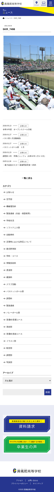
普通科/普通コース (14, 320)
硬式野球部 (11, 249)
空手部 (9, 199)
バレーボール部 (13, 313)
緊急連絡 (10, 305)
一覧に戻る (27, 178)
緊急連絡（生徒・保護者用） (19, 213)
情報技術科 (11, 263)
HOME (3, 18)
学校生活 (10, 220)
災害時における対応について (19, 242)
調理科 (9, 298)
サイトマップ (38, 483)
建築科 (9, 277)
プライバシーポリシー (19, 483)
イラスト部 (11, 341)
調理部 (9, 355)
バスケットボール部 (15, 291)
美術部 (9, 327)
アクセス (19, 480)
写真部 (9, 362)
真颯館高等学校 (11, 3)
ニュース (9, 18)
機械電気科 (11, 206)
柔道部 (9, 270)
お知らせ (10, 192)
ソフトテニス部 (13, 227)
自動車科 (10, 235)
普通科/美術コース (14, 334)
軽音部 (9, 348)
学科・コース (12, 256)
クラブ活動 (11, 284)
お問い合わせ (33, 480)
